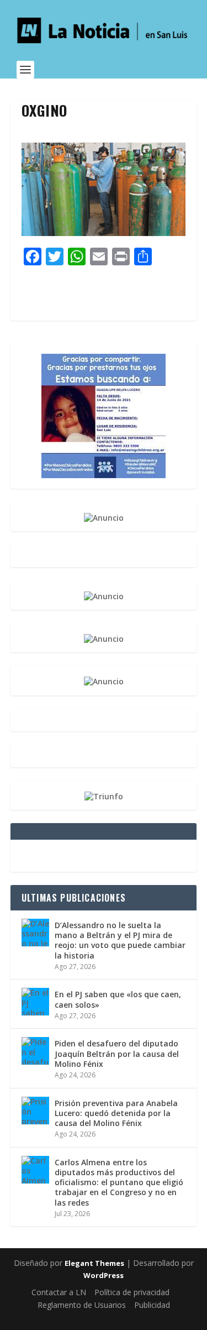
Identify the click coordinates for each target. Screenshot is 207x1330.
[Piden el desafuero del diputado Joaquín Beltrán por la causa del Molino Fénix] (35, 1051)
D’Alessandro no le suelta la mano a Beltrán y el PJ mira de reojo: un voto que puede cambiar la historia (120, 940)
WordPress (103, 1275)
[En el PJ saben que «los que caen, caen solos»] (35, 1001)
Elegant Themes (94, 1263)
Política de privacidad (131, 1292)
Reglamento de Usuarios (82, 1305)
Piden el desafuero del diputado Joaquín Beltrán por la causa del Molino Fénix (117, 1053)
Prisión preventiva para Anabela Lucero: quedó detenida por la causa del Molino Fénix (116, 1113)
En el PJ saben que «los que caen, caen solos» (118, 999)
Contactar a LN (58, 1292)
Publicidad (152, 1305)
